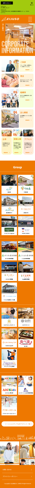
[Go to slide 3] (4, 465)
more (27, 69)
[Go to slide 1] (0, 465)
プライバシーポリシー (10, 476)
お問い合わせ (7, 469)
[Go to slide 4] (6, 465)
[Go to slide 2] (2, 465)
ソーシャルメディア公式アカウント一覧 (17, 424)
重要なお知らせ (7, 3)
